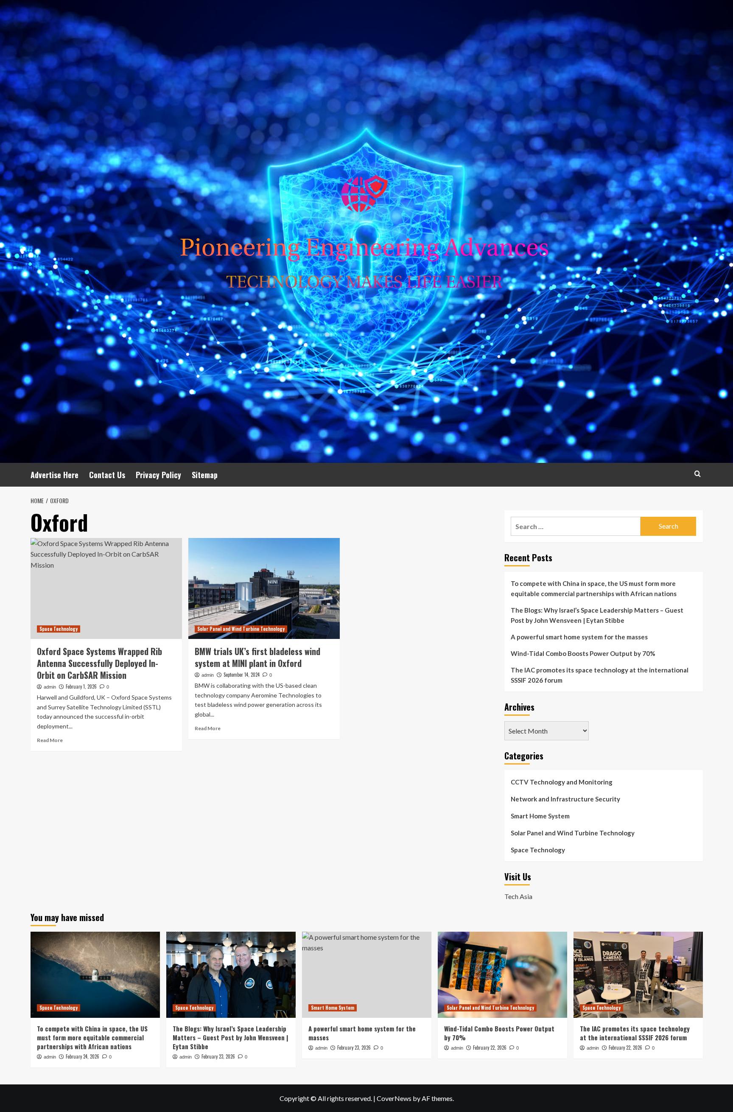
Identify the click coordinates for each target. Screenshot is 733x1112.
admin (50, 686)
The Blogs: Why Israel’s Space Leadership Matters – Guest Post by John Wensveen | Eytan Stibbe (597, 615)
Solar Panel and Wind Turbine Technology (241, 628)
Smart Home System (540, 816)
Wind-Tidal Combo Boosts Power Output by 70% (583, 653)
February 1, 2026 (81, 686)
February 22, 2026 (489, 1047)
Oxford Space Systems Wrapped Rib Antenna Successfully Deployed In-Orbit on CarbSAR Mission (99, 663)
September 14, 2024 (242, 674)
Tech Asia (518, 896)
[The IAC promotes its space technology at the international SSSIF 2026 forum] (638, 975)
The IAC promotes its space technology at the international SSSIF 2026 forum (599, 675)
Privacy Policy (158, 474)
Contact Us (107, 474)
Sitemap (205, 474)
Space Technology (58, 628)
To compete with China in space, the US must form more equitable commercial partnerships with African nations (594, 588)
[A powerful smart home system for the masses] (366, 975)
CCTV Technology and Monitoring (562, 782)
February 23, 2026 (218, 1056)
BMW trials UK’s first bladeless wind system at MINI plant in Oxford (257, 657)
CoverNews (394, 1098)
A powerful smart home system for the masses (579, 637)
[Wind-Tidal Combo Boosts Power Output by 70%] (502, 975)
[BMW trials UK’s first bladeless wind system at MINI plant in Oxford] (264, 588)
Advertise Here (54, 474)
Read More (50, 740)
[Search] (697, 473)
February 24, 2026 (82, 1056)
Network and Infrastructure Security (565, 799)
